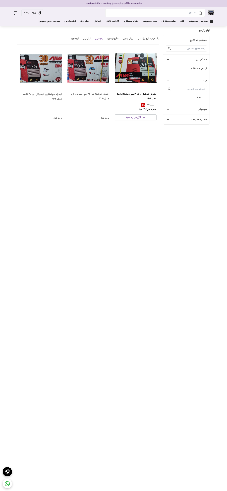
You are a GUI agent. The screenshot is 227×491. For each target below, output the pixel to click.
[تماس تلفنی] (7, 471)
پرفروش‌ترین (112, 38)
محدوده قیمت (199, 119)
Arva (198, 97)
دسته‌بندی (201, 59)
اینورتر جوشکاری (198, 69)
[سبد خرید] (15, 13)
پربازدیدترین (127, 38)
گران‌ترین (75, 38)
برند (205, 81)
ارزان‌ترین (87, 38)
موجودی (202, 109)
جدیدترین (99, 38)
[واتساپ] (7, 483)
